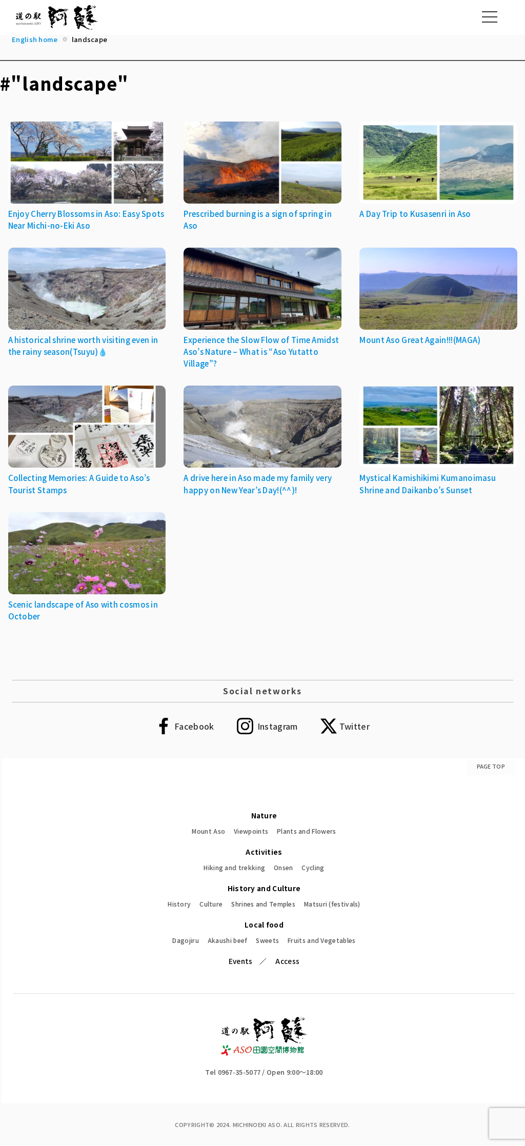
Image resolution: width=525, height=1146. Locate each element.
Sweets (267, 940)
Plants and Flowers (306, 831)
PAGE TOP (491, 766)
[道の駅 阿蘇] (264, 1052)
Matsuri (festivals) (332, 903)
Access (287, 961)
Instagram (277, 726)
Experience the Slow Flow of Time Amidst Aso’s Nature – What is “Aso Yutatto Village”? (261, 351)
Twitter (354, 726)
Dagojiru (185, 940)
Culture (211, 903)
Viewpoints (251, 831)
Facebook (194, 726)
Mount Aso (208, 831)
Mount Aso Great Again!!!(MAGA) (419, 339)
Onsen (283, 867)
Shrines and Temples (263, 903)
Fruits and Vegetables (321, 940)
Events (241, 961)
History (179, 903)
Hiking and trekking (234, 867)
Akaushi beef (228, 940)
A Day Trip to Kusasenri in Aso (415, 213)
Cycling (312, 867)
